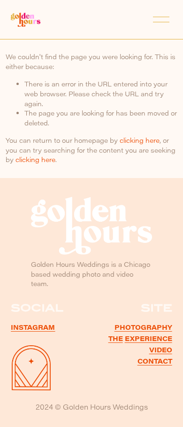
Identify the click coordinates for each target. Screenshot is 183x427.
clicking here (140, 140)
